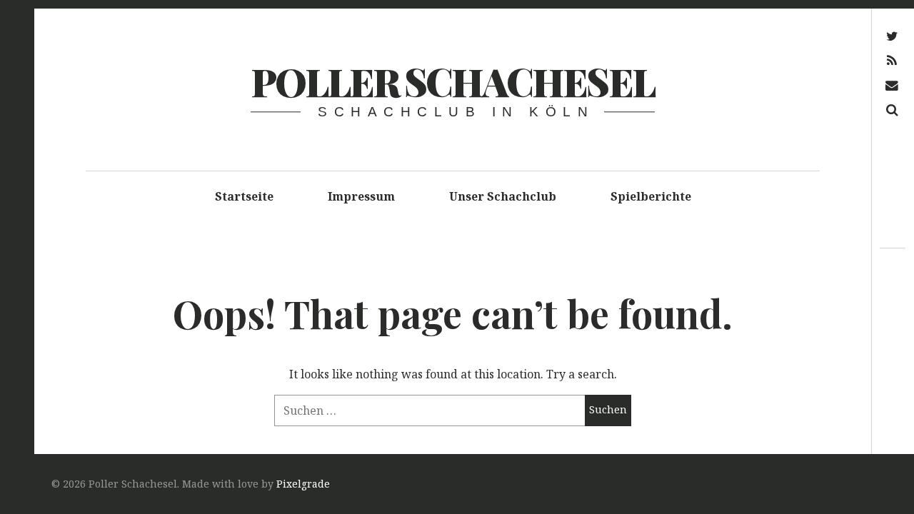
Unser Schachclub (502, 196)
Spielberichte (651, 196)
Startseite (244, 196)
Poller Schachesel (452, 81)
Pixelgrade (303, 483)
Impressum (361, 196)
